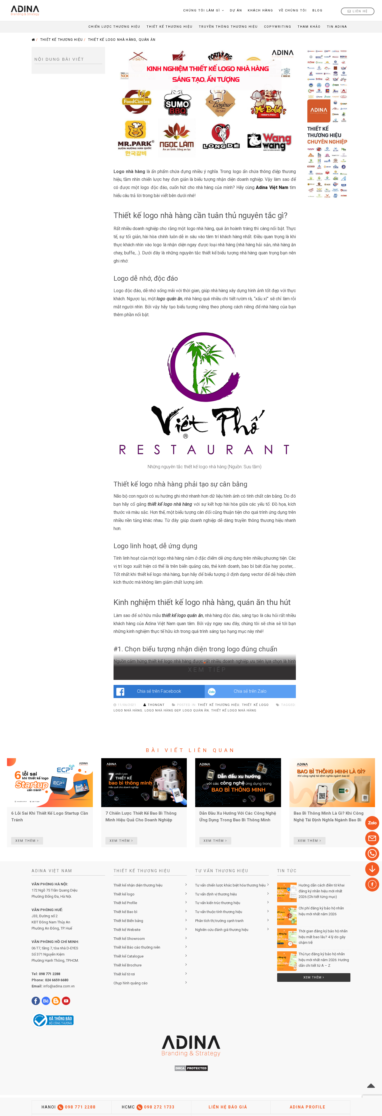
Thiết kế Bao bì (125, 912)
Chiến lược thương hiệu (114, 27)
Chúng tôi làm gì (201, 10)
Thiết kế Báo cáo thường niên (137, 947)
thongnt (156, 705)
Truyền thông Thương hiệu (228, 27)
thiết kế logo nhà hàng (233, 710)
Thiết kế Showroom (129, 939)
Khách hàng (260, 10)
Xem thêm (313, 977)
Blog (317, 10)
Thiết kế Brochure (128, 965)
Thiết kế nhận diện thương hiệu (138, 885)
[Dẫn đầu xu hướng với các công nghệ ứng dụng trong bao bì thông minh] (238, 782)
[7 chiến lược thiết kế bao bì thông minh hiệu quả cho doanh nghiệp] (144, 782)
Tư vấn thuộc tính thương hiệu (218, 912)
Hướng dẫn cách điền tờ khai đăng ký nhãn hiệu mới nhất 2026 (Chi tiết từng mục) (322, 891)
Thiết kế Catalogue (128, 956)
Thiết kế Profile (125, 903)
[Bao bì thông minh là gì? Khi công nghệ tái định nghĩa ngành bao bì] (332, 782)
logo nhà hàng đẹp (162, 710)
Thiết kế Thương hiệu (170, 27)
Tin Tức (287, 871)
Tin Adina (337, 27)
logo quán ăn (196, 710)
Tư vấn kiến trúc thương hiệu (217, 903)
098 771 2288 (49, 974)
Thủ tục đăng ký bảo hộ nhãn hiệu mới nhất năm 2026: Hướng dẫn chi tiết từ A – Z (324, 960)
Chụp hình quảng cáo (131, 983)
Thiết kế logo (255, 705)
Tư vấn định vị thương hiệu (216, 894)
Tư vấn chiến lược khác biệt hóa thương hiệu (230, 885)
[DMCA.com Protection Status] (191, 1068)
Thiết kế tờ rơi (124, 974)
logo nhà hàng (128, 710)
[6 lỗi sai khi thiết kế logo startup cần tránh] (50, 782)
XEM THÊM (26, 841)
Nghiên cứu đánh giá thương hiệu (221, 930)
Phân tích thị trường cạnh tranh (219, 921)
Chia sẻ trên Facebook (159, 691)
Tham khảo (309, 27)
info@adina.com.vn (59, 986)
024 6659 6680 (56, 980)
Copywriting (277, 27)
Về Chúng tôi (293, 10)
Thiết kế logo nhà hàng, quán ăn (121, 40)
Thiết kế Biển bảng (128, 921)
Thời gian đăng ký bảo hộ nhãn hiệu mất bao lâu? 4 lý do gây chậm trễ (323, 937)
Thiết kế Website (127, 930)
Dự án (236, 10)
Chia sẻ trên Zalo (250, 691)
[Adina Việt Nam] (23, 10)
